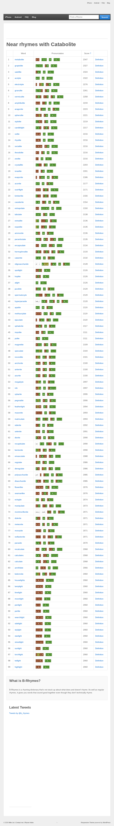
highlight (18, 667)
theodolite (19, 152)
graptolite (19, 66)
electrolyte (19, 84)
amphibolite (20, 103)
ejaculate (19, 320)
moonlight (19, 599)
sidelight (18, 623)
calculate (19, 561)
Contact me (19, 822)
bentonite (19, 450)
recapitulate (20, 444)
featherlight (20, 406)
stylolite (18, 121)
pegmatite (19, 400)
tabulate (18, 214)
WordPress (107, 822)
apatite (18, 307)
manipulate (19, 506)
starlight (18, 636)
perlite (17, 611)
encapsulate (20, 245)
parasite (18, 543)
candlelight (19, 128)
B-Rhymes (24, 7)
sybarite (18, 394)
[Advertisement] (57, 32)
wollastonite (20, 537)
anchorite (19, 363)
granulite (18, 90)
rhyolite (18, 140)
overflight (19, 190)
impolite (18, 332)
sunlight (18, 648)
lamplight (19, 586)
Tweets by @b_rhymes (19, 713)
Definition (99, 59)
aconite (18, 183)
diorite (17, 437)
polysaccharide (21, 475)
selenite (18, 431)
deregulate (19, 468)
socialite (18, 146)
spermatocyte (21, 295)
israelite (18, 171)
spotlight (18, 270)
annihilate (19, 568)
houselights (20, 580)
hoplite (18, 276)
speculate (19, 351)
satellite (18, 72)
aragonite (19, 109)
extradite (18, 221)
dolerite (18, 518)
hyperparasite (21, 301)
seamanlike (20, 493)
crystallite (19, 165)
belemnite (19, 574)
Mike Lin (11, 822)
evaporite (19, 177)
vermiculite (19, 97)
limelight (18, 592)
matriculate (19, 419)
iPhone (89, 3)
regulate (18, 462)
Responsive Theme (87, 822)
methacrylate (20, 313)
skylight (18, 630)
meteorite (19, 524)
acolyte (18, 78)
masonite (19, 413)
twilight (18, 661)
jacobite (18, 289)
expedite (18, 227)
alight (17, 283)
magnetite (19, 344)
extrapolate (20, 208)
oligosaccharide (22, 264)
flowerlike (19, 487)
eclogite (18, 499)
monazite (19, 530)
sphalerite (19, 326)
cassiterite (19, 202)
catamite (18, 258)
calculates (19, 555)
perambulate (20, 239)
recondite (19, 357)
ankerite (18, 369)
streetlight (19, 642)
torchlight (19, 654)
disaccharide (20, 481)
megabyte (19, 382)
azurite (18, 375)
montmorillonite (21, 512)
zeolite (17, 159)
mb (16, 388)
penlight (18, 605)
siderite (18, 425)
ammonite (19, 233)
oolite (17, 134)
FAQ (103, 3)
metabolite (19, 59)
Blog (108, 3)
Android (96, 3)
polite (17, 338)
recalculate (19, 549)
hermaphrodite (21, 252)
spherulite (19, 115)
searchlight (19, 617)
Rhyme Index (29, 822)
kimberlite (19, 196)
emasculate (20, 456)
